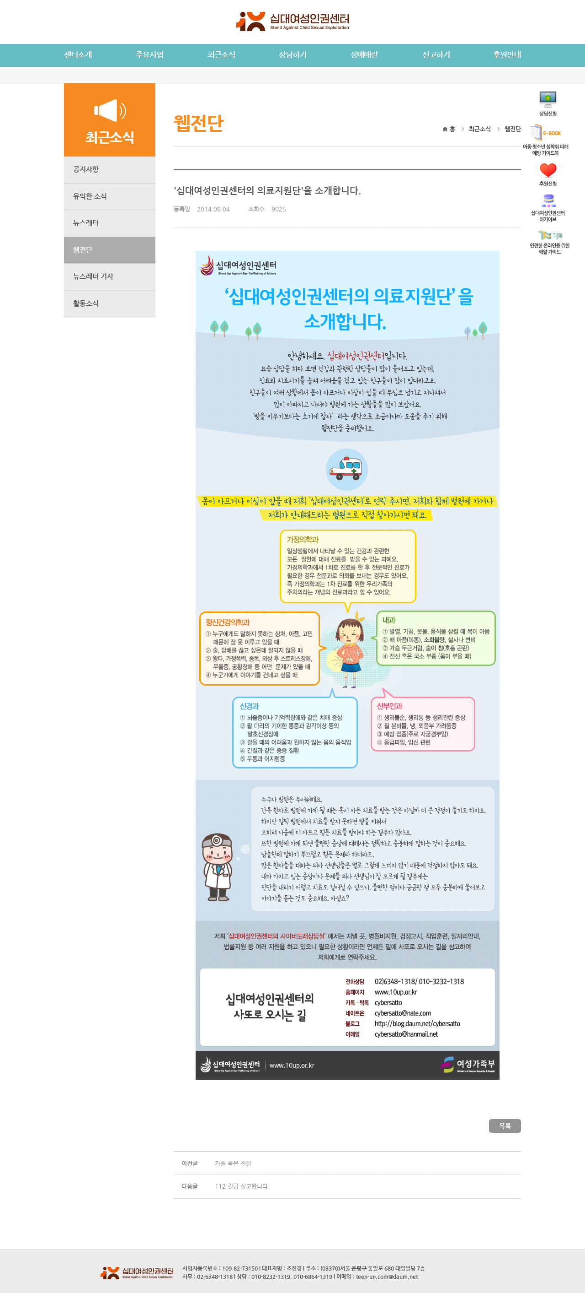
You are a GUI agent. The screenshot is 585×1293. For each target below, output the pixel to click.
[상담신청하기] (548, 113)
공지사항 (86, 169)
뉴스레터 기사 (93, 276)
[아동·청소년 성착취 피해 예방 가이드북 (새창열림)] (546, 153)
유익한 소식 (90, 196)
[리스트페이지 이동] (505, 1131)
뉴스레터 (86, 223)
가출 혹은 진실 (233, 1163)
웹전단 (82, 250)
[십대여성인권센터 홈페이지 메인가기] (292, 29)
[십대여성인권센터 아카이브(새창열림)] (547, 219)
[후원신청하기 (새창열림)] (548, 183)
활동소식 (86, 303)
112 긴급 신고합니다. (242, 1186)
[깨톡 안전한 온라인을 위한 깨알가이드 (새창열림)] (550, 252)
